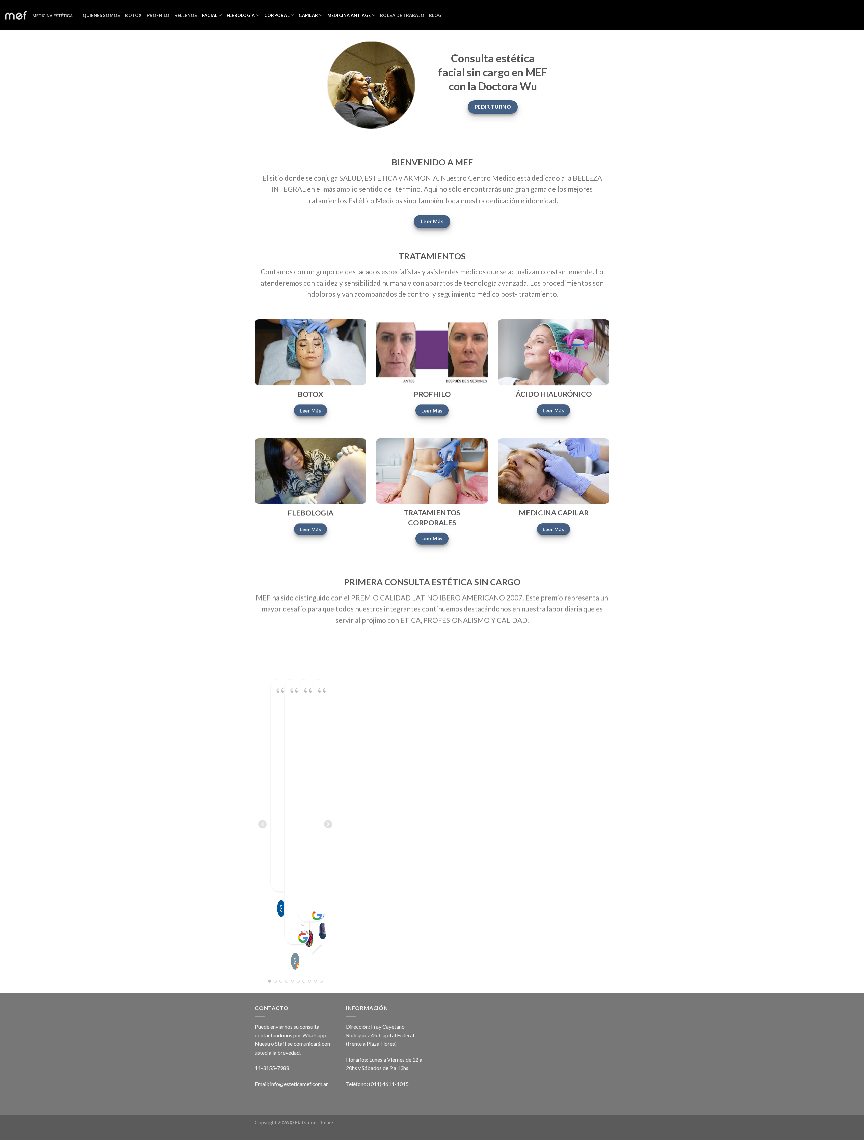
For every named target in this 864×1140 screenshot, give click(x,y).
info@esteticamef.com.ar (299, 1084)
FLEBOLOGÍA (241, 15)
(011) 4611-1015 (389, 1084)
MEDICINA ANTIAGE (349, 15)
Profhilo (158, 15)
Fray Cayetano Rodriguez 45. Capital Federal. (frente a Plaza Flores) (380, 1035)
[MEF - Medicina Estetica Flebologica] (39, 15)
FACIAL (210, 15)
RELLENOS (185, 15)
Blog (435, 15)
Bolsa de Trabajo (402, 15)
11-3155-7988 (272, 1068)
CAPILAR (308, 15)
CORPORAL (277, 15)
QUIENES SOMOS (101, 15)
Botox (133, 15)
